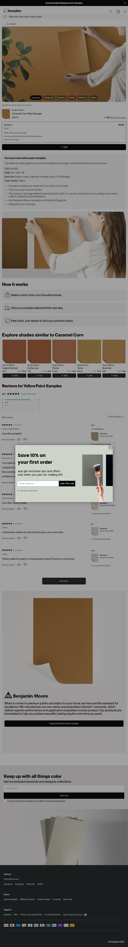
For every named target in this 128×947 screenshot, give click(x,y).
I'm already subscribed (27, 491)
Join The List (67, 483)
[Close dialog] (110, 447)
